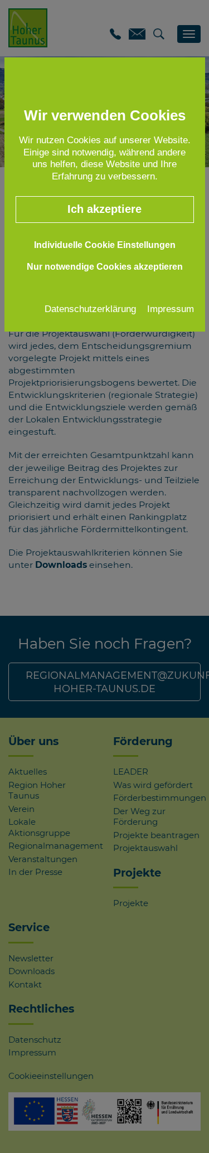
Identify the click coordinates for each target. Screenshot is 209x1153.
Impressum (170, 309)
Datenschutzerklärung (90, 309)
